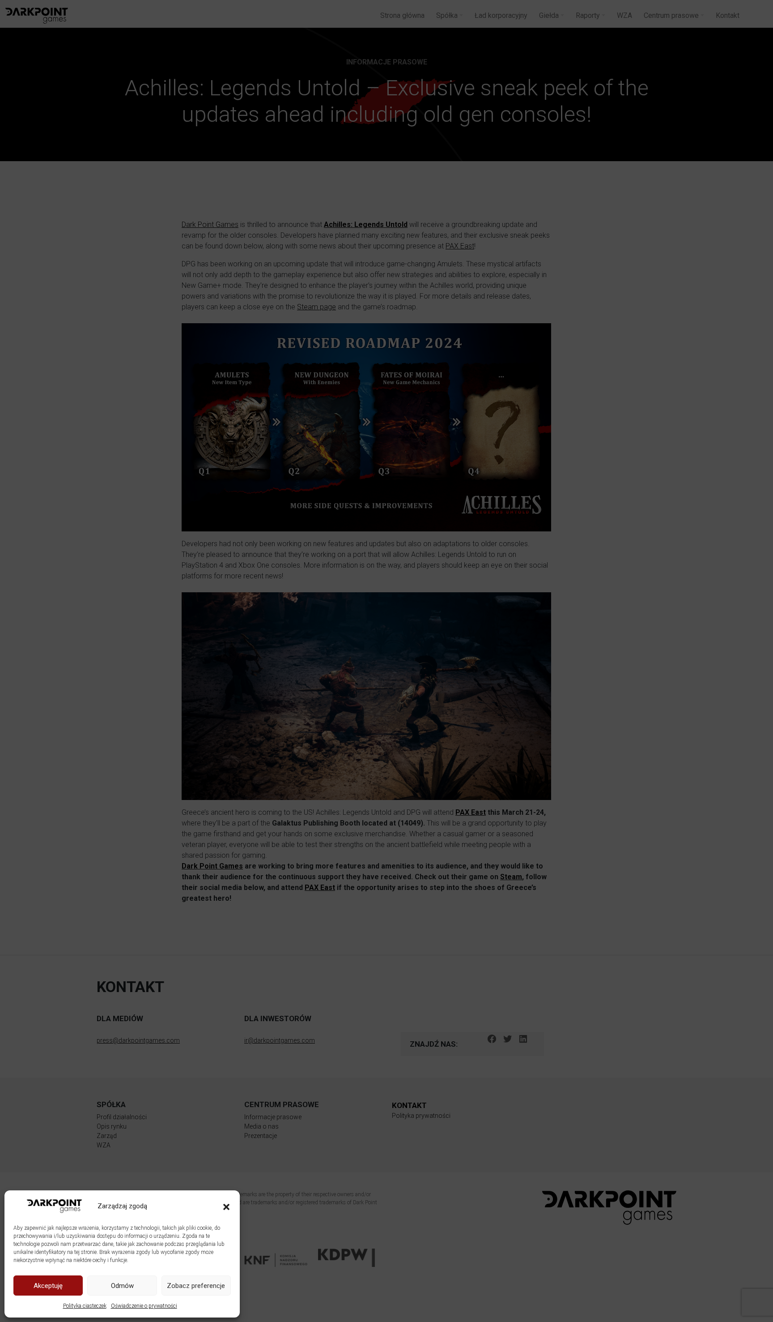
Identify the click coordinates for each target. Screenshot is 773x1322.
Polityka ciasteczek (84, 1306)
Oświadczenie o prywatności (144, 1306)
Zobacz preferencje (196, 1286)
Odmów (122, 1286)
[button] (226, 1206)
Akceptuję (48, 1286)
